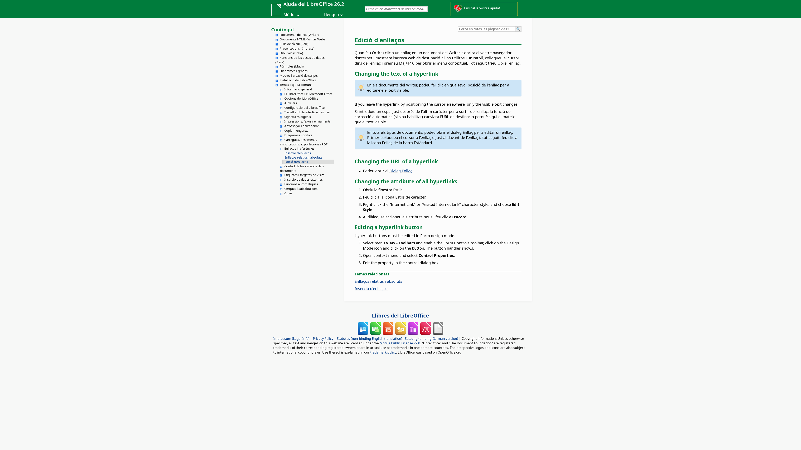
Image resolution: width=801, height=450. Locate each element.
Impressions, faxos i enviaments (307, 121)
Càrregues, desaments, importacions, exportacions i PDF (303, 142)
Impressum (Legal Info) (291, 338)
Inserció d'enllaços (298, 153)
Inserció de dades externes (303, 179)
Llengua (331, 14)
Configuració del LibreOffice (304, 107)
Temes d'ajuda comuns (296, 84)
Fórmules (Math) (292, 66)
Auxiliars (290, 103)
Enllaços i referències (299, 148)
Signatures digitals (297, 117)
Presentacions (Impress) (297, 48)
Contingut (282, 29)
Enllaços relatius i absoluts (303, 157)
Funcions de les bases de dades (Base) (300, 59)
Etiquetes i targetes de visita (304, 175)
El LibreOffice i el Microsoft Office (308, 94)
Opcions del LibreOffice (301, 98)
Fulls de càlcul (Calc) (294, 44)
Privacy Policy (323, 338)
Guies (288, 193)
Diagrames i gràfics (293, 71)
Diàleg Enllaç (400, 170)
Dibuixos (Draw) (291, 53)
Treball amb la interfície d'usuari (307, 112)
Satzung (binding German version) (431, 338)
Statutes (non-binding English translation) (369, 338)
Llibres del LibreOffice (400, 315)
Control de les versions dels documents (302, 168)
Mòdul (289, 14)
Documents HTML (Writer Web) (302, 39)
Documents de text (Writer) (299, 34)
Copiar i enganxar (297, 130)
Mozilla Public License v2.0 (400, 343)
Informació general (298, 89)
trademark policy (383, 352)
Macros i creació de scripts (299, 75)
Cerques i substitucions (300, 188)
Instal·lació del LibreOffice (298, 80)
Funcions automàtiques (301, 184)
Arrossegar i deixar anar (301, 126)
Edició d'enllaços (296, 162)
